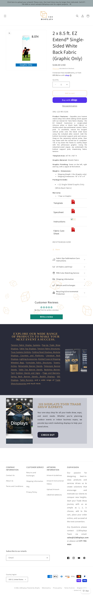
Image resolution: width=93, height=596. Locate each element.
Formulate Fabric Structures (39, 362)
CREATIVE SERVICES (54, 495)
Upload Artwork (53, 489)
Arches (14, 366)
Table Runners (26, 380)
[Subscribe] (47, 558)
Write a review (46, 317)
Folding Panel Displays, (42, 352)
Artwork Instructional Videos (55, 482)
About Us (9, 481)
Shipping (56, 68)
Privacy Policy (31, 492)
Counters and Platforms (31, 355)
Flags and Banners (51, 373)
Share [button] (57, 249)
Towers (57, 362)
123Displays (23, 588)
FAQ (27, 486)
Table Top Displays (27, 348)
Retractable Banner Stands (30, 366)
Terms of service (69, 588)
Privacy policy (57, 588)
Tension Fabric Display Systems (25, 345)
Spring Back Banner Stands (24, 376)
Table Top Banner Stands (31, 369)
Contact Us (10, 475)
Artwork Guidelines (54, 475)
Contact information (80, 590)
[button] (5, 16)
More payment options (69, 106)
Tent (13, 373)
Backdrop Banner (52, 369)
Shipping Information (34, 481)
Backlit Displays (46, 376)
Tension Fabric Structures (48, 348)
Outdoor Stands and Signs (28, 373)
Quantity (56, 80)
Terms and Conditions (14, 486)
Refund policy (46, 588)
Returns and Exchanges (31, 474)
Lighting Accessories (28, 359)
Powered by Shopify (33, 588)
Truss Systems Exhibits (21, 352)
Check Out (48, 434)
